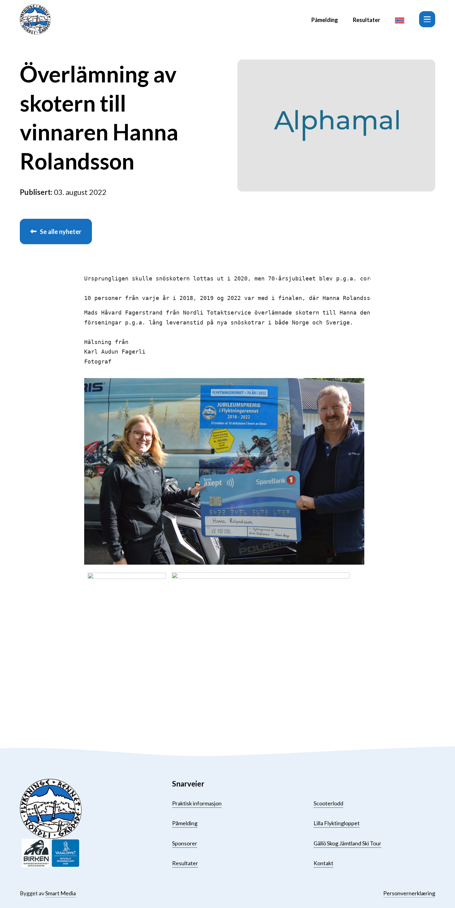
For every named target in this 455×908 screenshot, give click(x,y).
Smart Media (60, 893)
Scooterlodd (328, 803)
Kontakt (323, 863)
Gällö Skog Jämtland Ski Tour (347, 843)
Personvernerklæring (409, 893)
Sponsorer (184, 843)
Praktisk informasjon (197, 803)
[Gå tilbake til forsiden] (35, 19)
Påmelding (324, 19)
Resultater (366, 19)
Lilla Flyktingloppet (337, 823)
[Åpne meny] (427, 19)
